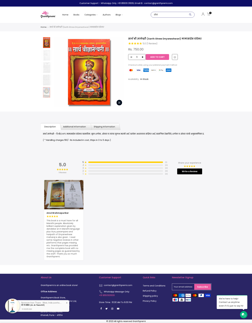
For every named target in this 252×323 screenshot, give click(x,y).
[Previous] (59, 72)
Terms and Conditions (154, 285)
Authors (107, 14)
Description (50, 126)
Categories (90, 14)
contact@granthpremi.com (118, 285)
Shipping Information (104, 126)
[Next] (119, 72)
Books (76, 14)
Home (65, 14)
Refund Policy (149, 290)
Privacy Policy (149, 301)
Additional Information (74, 126)
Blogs (118, 14)
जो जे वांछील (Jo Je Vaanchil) (32, 305)
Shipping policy (150, 295)
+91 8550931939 (107, 295)
